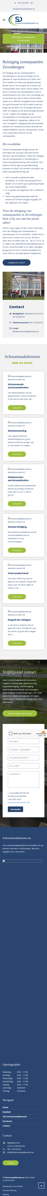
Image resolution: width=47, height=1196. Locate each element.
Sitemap (6, 1194)
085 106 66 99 (23, 3)
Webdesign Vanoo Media (13, 1186)
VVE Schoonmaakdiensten (15, 1116)
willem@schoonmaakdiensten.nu (29, 243)
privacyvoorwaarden (17, 802)
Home (8, 46)
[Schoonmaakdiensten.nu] (23, 20)
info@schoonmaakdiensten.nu (24, 9)
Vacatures (7, 1121)
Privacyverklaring (9, 1190)
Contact (6, 1125)
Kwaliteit (7, 1112)
